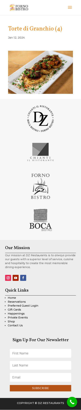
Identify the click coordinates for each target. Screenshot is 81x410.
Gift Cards (14, 309)
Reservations (17, 301)
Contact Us (15, 325)
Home (12, 297)
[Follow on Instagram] (8, 278)
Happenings (16, 313)
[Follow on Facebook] (23, 278)
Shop (11, 321)
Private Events (18, 317)
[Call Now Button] (72, 402)
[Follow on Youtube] (16, 278)
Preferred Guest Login (23, 305)
